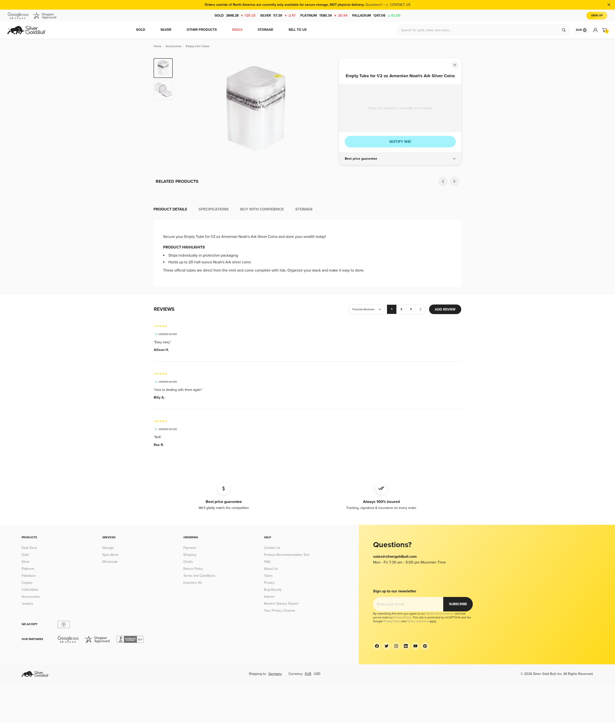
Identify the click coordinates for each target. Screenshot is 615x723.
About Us (271, 569)
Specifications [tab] (214, 209)
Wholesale (110, 562)
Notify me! (400, 141)
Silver (277, 15)
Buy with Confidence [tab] (262, 209)
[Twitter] (386, 646)
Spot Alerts (110, 555)
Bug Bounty (273, 590)
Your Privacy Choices (279, 611)
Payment (189, 548)
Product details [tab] (170, 209)
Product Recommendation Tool (286, 555)
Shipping (189, 555)
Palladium (376, 15)
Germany (275, 674)
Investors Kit (192, 583)
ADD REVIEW (445, 309)
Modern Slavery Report (281, 604)
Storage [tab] (304, 209)
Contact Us (272, 548)
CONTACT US (400, 5)
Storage (108, 548)
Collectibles (30, 590)
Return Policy (193, 569)
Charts (188, 562)
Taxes (268, 576)
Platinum (323, 15)
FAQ (267, 562)
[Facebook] (377, 646)
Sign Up (597, 15)
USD (317, 674)
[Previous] (183, 108)
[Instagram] (396, 646)
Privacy (269, 583)
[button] (400, 158)
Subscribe (458, 604)
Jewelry (27, 604)
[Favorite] (455, 65)
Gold (235, 15)
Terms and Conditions (199, 576)
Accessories (31, 597)
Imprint (269, 597)
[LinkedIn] (406, 646)
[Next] (328, 108)
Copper (27, 583)
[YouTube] (415, 646)
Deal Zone (29, 548)
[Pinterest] (425, 646)
